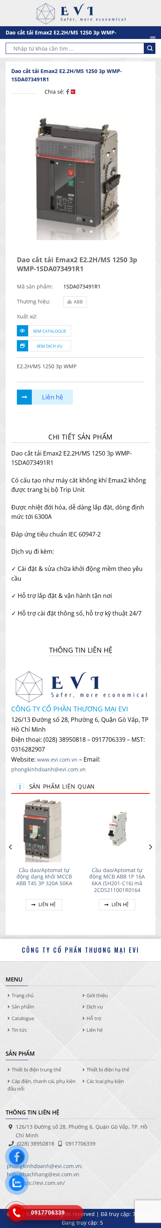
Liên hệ (46, 904)
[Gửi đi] (149, 48)
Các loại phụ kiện (105, 1081)
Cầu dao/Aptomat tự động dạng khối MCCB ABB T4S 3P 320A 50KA (44, 877)
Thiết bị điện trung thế (36, 1069)
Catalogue (23, 1018)
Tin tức (19, 1029)
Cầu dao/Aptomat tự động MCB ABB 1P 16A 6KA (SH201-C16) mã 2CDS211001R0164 (117, 880)
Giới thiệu (97, 995)
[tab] (80, 437)
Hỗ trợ (93, 1018)
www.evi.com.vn (57, 759)
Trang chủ (23, 995)
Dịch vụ (94, 1006)
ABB (78, 302)
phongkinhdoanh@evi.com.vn (48, 769)
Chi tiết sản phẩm (80, 436)
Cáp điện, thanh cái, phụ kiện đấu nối (41, 1085)
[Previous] (11, 862)
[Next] (150, 862)
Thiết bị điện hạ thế (107, 1069)
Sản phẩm (23, 1006)
